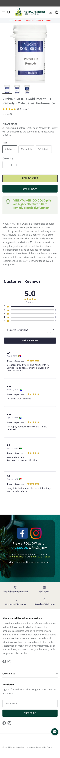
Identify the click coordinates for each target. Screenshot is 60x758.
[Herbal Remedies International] (30, 12)
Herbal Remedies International (22, 747)
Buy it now (30, 188)
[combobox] (53, 330)
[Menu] (3, 12)
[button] (15, 109)
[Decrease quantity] (5, 164)
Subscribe (30, 713)
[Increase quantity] (17, 164)
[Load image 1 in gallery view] (30, 53)
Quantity (7, 158)
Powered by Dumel (44, 747)
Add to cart (30, 178)
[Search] (10, 12)
